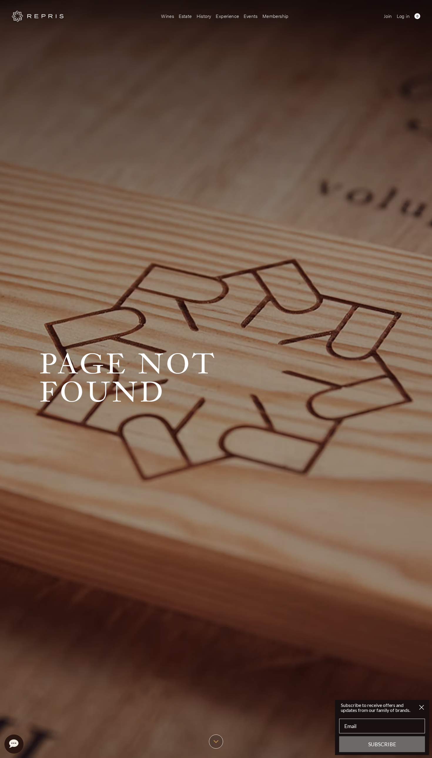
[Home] (37, 16)
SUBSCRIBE (382, 744)
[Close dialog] (421, 707)
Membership (275, 16)
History (204, 16)
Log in (403, 16)
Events (250, 16)
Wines (167, 16)
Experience (227, 16)
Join (388, 16)
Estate (185, 16)
